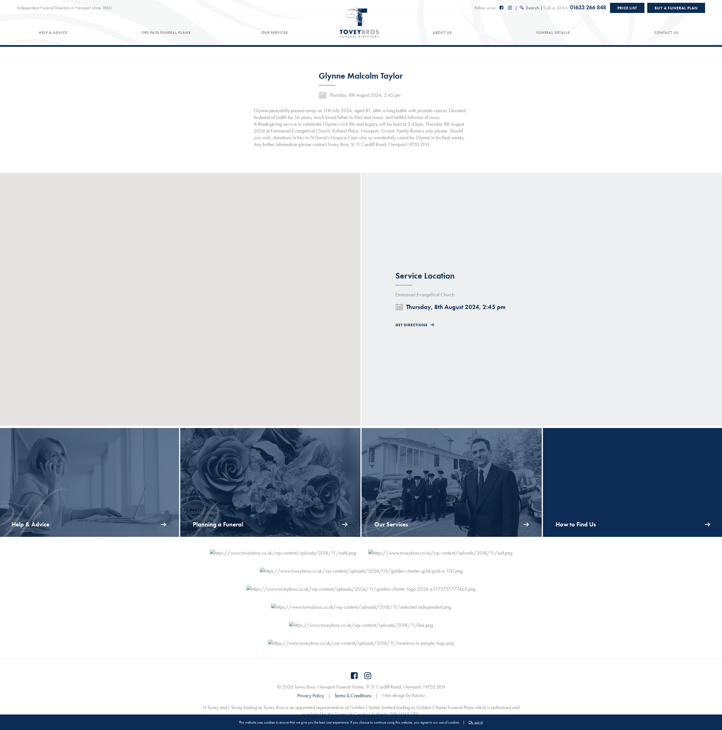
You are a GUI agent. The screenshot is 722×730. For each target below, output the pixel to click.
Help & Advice (53, 32)
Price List (627, 7)
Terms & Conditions (352, 695)
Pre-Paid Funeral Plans (166, 32)
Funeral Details (553, 32)
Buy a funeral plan (676, 7)
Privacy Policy (310, 695)
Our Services (274, 32)
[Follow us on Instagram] (510, 8)
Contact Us (666, 32)
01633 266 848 (588, 7)
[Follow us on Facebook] (501, 8)
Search (532, 8)
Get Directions (411, 325)
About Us (442, 32)
